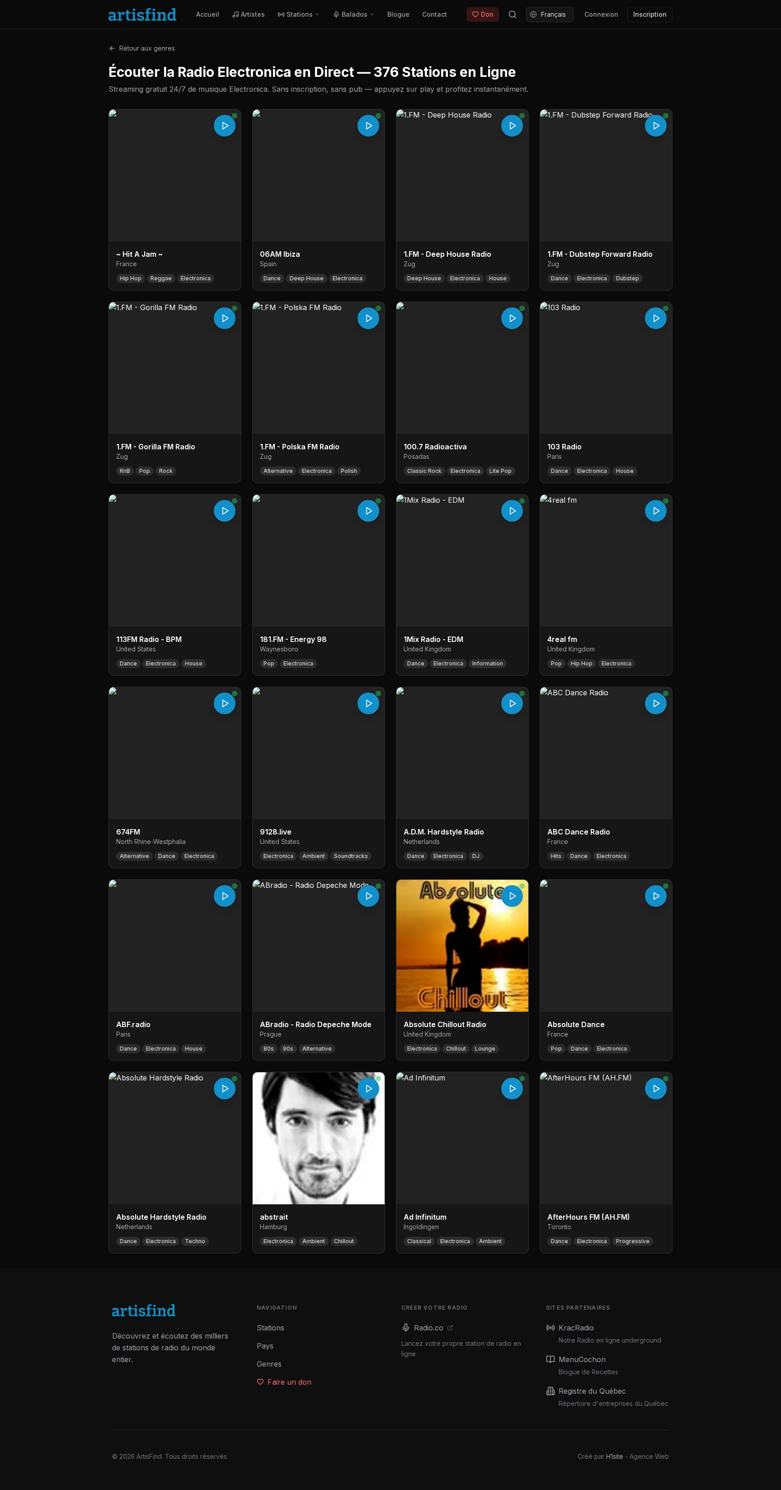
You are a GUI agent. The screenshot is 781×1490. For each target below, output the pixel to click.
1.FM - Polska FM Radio (299, 446)
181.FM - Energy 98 (293, 639)
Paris (554, 456)
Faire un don (289, 1381)
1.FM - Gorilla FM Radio (155, 446)
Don (487, 14)
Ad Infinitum (425, 1216)
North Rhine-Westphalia (151, 841)
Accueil (207, 14)
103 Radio (564, 446)
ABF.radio (133, 1024)
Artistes (253, 14)
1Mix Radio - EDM (433, 639)
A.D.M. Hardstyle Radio (444, 831)
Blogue (398, 14)
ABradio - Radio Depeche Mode (316, 1024)
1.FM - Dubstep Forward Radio (600, 254)
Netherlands (422, 841)
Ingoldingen (421, 1227)
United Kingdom (427, 649)
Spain (268, 264)
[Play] (224, 126)
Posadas (416, 456)
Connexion (601, 14)
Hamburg (273, 1227)
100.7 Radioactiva (435, 446)
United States (136, 649)
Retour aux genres (147, 48)
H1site (614, 1456)
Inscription (650, 14)
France (126, 264)
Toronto (559, 1227)
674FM (128, 831)
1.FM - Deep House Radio (447, 254)
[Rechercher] (512, 14)
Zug (409, 264)
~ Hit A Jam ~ (139, 254)
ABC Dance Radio (578, 831)
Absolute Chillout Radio (445, 1024)
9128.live (276, 831)
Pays (265, 1345)
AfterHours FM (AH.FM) (588, 1216)
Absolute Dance (576, 1024)
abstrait (274, 1216)
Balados (354, 14)
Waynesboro (279, 649)
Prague (271, 1034)
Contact (434, 14)
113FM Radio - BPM (149, 639)
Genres (269, 1363)
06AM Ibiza (280, 254)
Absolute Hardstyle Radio (161, 1216)
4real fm (562, 639)
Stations (300, 14)
